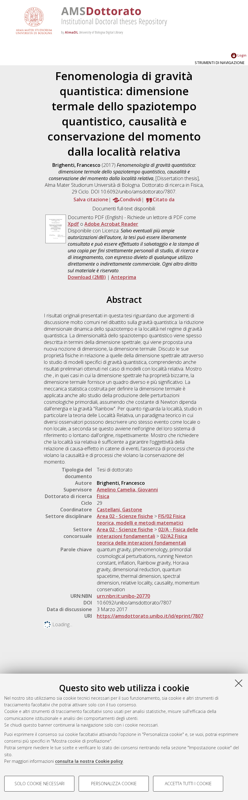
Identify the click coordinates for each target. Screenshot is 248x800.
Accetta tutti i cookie (188, 783)
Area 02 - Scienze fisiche (125, 516)
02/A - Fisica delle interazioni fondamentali (147, 532)
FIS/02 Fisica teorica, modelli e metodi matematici (141, 519)
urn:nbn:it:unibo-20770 (123, 596)
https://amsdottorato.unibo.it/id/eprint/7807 (150, 616)
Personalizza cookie (114, 783)
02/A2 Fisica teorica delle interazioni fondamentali (142, 539)
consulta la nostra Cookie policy (89, 761)
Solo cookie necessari (39, 783)
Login (241, 55)
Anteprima (123, 277)
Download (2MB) (87, 277)
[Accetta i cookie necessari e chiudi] (238, 683)
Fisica (103, 496)
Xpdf (73, 224)
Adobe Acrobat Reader (111, 224)
